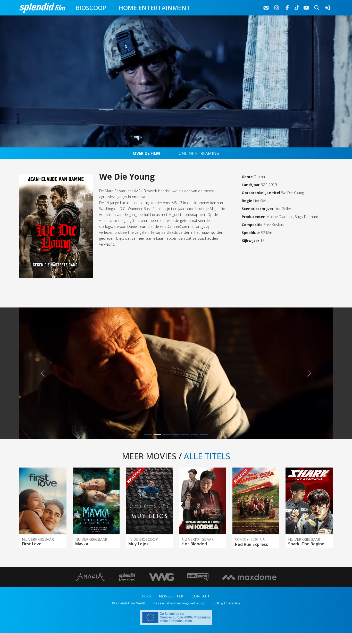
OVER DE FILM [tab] (146, 153)
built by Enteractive (226, 626)
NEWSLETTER (171, 619)
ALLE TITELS (207, 479)
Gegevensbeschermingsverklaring (178, 626)
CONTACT (200, 619)
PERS (146, 619)
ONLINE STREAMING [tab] (199, 153)
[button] (42, 384)
